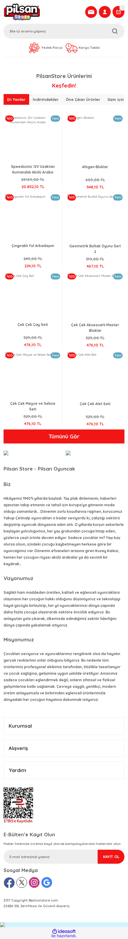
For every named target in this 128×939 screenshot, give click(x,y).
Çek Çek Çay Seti (33, 324)
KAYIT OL (111, 856)
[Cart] (118, 12)
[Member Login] (105, 12)
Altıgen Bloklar (95, 167)
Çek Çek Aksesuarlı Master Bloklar (95, 328)
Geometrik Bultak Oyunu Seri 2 (95, 249)
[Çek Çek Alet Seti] (95, 375)
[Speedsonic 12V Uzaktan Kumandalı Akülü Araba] (32, 138)
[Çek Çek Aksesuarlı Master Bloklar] (95, 297)
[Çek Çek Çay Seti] (32, 297)
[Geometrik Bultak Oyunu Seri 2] (95, 217)
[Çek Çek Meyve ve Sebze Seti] (32, 375)
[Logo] (43, 12)
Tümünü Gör (64, 436)
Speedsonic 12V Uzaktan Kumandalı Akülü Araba (33, 169)
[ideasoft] (64, 931)
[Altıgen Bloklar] (95, 138)
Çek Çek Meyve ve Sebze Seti (32, 406)
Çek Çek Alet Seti (95, 403)
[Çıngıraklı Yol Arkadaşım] (32, 217)
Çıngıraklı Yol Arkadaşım (33, 245)
